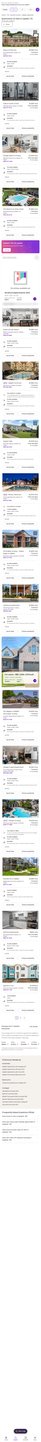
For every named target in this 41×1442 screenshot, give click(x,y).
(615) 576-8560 (7, 335)
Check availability (28, 76)
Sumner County (15, 15)
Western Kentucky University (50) (12, 1099)
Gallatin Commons (14, 383)
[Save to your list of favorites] (35, 32)
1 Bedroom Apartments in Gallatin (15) (14, 1083)
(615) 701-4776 (7, 107)
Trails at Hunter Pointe (11, 103)
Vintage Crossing (14, 820)
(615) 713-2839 (7, 884)
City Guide (33, 1026)
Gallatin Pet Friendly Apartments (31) (13, 1074)
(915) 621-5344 (7, 56)
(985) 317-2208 (7, 938)
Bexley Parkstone (14, 494)
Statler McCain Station (11, 329)
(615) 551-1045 (7, 611)
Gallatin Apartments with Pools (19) (13, 1072)
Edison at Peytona (9, 50)
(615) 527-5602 (7, 500)
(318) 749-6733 (7, 215)
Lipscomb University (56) (10, 1104)
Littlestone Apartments (11, 605)
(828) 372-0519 (7, 719)
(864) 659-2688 (7, 773)
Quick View (10, 76)
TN (8, 15)
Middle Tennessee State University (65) (14, 1096)
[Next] (37, 10)
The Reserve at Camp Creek (13, 209)
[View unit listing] (34, 298)
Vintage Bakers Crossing (12, 155)
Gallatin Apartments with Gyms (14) (13, 1069)
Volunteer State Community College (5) (14, 1102)
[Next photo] (37, 38)
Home (4, 15)
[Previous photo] (3, 38)
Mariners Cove (8, 985)
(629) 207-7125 (7, 989)
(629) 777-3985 (7, 824)
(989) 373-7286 (7, 161)
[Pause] (36, 257)
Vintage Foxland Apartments (13, 767)
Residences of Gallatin (11, 879)
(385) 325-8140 (7, 447)
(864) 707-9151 (7, 557)
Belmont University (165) (10, 1094)
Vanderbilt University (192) (10, 1091)
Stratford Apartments (11, 932)
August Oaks (7, 441)
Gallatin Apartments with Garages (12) (14, 1066)
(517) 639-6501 (7, 387)
